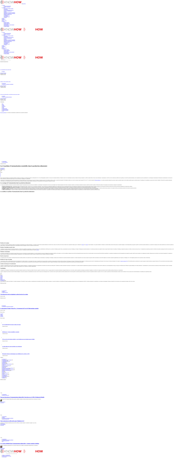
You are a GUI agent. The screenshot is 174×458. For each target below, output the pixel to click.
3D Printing (4, 359)
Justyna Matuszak (2, 424)
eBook (3, 18)
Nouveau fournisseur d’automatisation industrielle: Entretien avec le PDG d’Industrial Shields (22, 397)
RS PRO (3, 71)
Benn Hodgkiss (2, 448)
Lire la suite (2, 402)
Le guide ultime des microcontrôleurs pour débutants (12, 346)
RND (3, 371)
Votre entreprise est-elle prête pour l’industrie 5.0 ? (12, 421)
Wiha (3, 104)
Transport (5, 17)
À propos (3, 5)
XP (2, 103)
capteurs (87, 244)
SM (2, 373)
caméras (83, 244)
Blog (5, 112)
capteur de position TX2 (124, 261)
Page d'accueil (2, 112)
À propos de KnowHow (7, 33)
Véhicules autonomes (5, 110)
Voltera (3, 107)
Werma (3, 105)
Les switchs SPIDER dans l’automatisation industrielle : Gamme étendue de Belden (19, 443)
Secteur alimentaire (5, 162)
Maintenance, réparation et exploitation (9, 13)
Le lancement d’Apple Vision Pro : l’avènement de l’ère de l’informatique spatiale (19, 308)
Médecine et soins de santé (8, 14)
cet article (37, 249)
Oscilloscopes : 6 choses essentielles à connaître (5, 81)
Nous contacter (4, 20)
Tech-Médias (6, 15)
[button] (1, 55)
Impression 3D (4, 366)
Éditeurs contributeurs (7, 34)
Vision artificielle (4, 108)
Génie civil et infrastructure (8, 38)
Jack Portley (2, 280)
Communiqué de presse (5, 361)
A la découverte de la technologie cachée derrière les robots (14, 294)
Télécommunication (7, 16)
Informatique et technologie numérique (9, 12)
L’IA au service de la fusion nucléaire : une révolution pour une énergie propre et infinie (9, 94)
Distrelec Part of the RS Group (7, 453)
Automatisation (4, 161)
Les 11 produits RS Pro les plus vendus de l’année (5, 69)
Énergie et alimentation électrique (9, 10)
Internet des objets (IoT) (5, 395)
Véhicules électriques (5, 109)
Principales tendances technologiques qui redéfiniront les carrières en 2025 (16, 353)
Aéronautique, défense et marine (8, 8)
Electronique (6, 9)
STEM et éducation (7, 42)
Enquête (3, 364)
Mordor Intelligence (98, 180)
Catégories (3, 7)
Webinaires (3, 19)
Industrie (5, 11)
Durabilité (3, 96)
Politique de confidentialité (6, 455)
